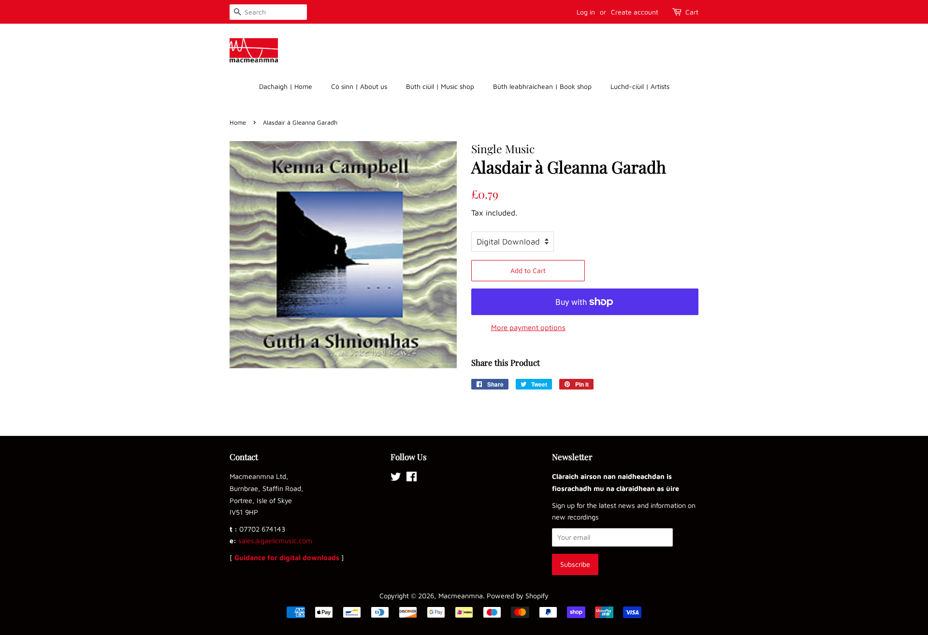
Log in (586, 12)
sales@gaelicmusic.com (275, 540)
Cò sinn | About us (359, 86)
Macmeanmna (460, 596)
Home (238, 122)
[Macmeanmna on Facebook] (411, 478)
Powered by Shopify (518, 596)
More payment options (528, 327)
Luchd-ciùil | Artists (639, 86)
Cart (691, 12)
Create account (634, 12)
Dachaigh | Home (285, 86)
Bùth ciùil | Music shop (440, 86)
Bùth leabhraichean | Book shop (542, 86)
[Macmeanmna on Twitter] (396, 478)
